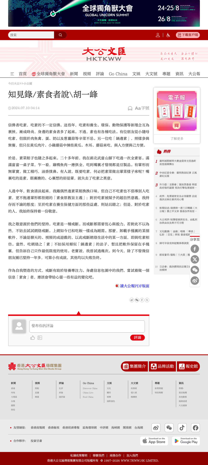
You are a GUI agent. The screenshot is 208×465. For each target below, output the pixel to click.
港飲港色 (111, 401)
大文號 (134, 383)
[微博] (195, 280)
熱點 (37, 388)
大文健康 (183, 405)
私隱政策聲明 (78, 455)
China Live (88, 392)
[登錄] (158, 35)
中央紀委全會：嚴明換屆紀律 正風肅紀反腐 (178, 174)
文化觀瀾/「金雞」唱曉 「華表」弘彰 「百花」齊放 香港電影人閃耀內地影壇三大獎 (177, 233)
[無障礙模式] (168, 35)
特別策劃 (159, 392)
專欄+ (181, 388)
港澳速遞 (183, 401)
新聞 (13, 383)
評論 (137, 337)
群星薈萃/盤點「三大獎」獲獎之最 (178, 254)
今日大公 (14, 83)
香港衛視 (53, 427)
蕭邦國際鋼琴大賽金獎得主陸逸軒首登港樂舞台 (177, 162)
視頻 (37, 383)
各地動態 (183, 397)
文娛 (109, 383)
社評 (61, 388)
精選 (37, 397)
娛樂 (109, 397)
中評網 (104, 427)
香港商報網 (38, 427)
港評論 (62, 397)
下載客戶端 (190, 35)
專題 (157, 383)
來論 (61, 392)
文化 (109, 388)
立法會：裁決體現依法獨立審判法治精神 (177, 268)
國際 (13, 405)
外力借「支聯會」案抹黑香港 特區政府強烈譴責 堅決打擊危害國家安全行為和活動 (178, 186)
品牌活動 (166, 366)
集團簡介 (138, 366)
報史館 (192, 366)
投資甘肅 (36, 441)
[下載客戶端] (179, 35)
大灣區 (14, 397)
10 (156, 266)
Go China (88, 383)
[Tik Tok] (182, 427)
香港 (13, 388)
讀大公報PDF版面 (134, 286)
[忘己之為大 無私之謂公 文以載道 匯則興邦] (179, 56)
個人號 (134, 392)
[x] (195, 259)
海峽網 (115, 427)
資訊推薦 (183, 392)
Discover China (90, 388)
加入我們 (132, 455)
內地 (13, 392)
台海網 (138, 427)
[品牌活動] (154, 366)
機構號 (134, 397)
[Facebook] (195, 248)
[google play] (186, 440)
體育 (109, 392)
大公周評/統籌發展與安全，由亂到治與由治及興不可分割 (178, 221)
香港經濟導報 (70, 427)
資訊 (181, 383)
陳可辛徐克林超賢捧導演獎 (174, 243)
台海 (13, 401)
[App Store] (154, 440)
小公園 (28, 83)
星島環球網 (89, 427)
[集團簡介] (126, 366)
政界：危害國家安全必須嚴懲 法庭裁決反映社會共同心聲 (178, 198)
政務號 (134, 388)
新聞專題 (159, 388)
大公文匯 (104, 54)
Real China (88, 397)
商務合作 (115, 455)
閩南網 (127, 427)
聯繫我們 (98, 455)
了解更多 (176, 139)
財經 (13, 410)
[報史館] (182, 366)
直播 (37, 392)
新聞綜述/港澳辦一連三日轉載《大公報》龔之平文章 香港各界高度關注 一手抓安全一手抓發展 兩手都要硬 (178, 210)
